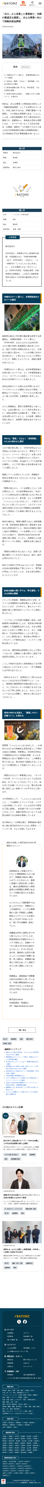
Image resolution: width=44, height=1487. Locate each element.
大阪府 (17, 1445)
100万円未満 (12, 1461)
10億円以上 (5, 1475)
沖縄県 (30, 1452)
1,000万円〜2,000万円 (23, 1466)
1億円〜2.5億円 (7, 1473)
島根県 (11, 1448)
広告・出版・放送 (7, 1399)
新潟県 (18, 1441)
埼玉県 (29, 1438)
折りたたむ (25, 67)
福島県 (4, 1438)
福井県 (36, 1441)
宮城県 (23, 1436)
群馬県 (23, 1438)
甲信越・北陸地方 (28, 1422)
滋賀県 (4, 1445)
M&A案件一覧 (28, 1336)
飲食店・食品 (7, 1043)
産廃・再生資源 (14, 1409)
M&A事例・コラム (29, 1348)
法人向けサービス (20, 1413)
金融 (25, 1397)
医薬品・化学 (29, 1390)
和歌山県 (35, 1445)
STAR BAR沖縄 (30, 257)
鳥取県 (4, 1448)
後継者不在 (29, 1263)
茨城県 (11, 1438)
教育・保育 (28, 1411)
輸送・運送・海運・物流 (32, 1406)
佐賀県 (29, 1450)
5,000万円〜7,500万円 (9, 1470)
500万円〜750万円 (21, 1464)
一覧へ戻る (22, 1030)
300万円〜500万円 (8, 1464)
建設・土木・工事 (17, 1263)
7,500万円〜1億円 (23, 1470)
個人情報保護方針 (29, 1375)
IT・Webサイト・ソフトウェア (13, 1209)
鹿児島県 (23, 1452)
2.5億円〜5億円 (18, 1473)
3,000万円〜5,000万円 (24, 1468)
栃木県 (17, 1438)
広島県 (23, 1448)
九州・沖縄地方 (7, 1427)
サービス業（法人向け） (11, 1154)
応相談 (4, 1461)
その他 (30, 1413)
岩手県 (17, 1436)
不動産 (20, 1397)
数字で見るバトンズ (30, 1360)
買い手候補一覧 (12, 1340)
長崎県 (35, 1450)
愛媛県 (11, 1450)
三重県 (35, 1443)
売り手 (5, 1039)
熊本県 (4, 1452)
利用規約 (10, 1375)
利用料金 (10, 1336)
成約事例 (13, 1039)
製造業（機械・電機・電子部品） (12, 1406)
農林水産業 (31, 1399)
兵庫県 (23, 1445)
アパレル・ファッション (9, 1395)
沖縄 (21, 1039)
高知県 (17, 1450)
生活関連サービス (7, 1413)
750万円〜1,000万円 (8, 1466)
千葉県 (35, 1438)
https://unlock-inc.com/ (23, 1006)
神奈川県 (11, 1441)
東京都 (4, 1441)
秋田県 (29, 1436)
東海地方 (5, 1425)
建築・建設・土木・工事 (9, 1402)
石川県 (30, 1441)
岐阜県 (17, 1443)
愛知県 (29, 1443)
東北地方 (11, 1422)
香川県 (4, 1450)
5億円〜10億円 (29, 1473)
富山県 (24, 1441)
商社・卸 (5, 1409)
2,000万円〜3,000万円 (9, 1468)
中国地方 (20, 1425)
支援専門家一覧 (28, 1340)
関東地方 (18, 1422)
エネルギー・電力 (20, 1399)
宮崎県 (17, 1452)
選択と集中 (30, 1039)
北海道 (4, 1422)
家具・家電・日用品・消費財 (28, 1395)
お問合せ (10, 1366)
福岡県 (23, 1450)
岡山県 (17, 1448)
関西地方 (12, 1425)
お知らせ (26, 1363)
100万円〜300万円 (23, 1461)
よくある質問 (11, 1348)
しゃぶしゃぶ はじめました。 (23, 745)
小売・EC (5, 1392)
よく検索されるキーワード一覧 (17, 1351)
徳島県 (35, 1448)
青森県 (11, 1436)
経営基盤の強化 (15, 1159)
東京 (6, 1159)
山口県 (29, 1448)
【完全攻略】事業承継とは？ (15, 1076)
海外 (15, 1427)
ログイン (26, 1333)
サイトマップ (27, 1366)
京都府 (11, 1445)
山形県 (35, 1436)
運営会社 (10, 1360)
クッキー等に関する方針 (15, 1378)
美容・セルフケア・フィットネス (12, 1411)
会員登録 (10, 1333)
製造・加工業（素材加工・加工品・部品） (15, 1404)
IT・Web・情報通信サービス (19, 1392)
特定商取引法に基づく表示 (32, 1378)
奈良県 (29, 1445)
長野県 (11, 1443)
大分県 (11, 1452)
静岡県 (23, 1443)
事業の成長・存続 (31, 1209)
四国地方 (27, 1425)
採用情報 (10, 1363)
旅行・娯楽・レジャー (9, 1397)
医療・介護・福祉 (18, 1390)
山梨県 (4, 1443)
